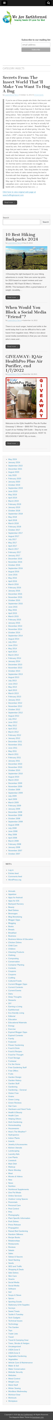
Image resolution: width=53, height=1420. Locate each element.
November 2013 (15, 668)
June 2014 (12, 645)
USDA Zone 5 (14, 1350)
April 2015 (12, 613)
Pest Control (13, 1209)
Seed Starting (14, 1260)
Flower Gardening (16, 1045)
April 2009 (12, 799)
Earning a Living (15, 1006)
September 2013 (15, 674)
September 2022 (15, 466)
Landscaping (13, 1151)
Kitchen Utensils (15, 1148)
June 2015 (12, 607)
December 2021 (15, 469)
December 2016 (15, 559)
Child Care (12, 945)
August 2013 (13, 677)
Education (12, 1019)
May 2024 (12, 459)
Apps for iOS (13, 901)
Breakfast (12, 933)
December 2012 (15, 703)
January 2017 (14, 555)
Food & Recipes (15, 1051)
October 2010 (14, 770)
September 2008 (15, 822)
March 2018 (13, 523)
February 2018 (14, 527)
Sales (10, 1253)
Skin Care (12, 1276)
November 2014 (15, 629)
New (10, 1180)
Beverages (13, 913)
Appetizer (12, 894)
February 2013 (14, 696)
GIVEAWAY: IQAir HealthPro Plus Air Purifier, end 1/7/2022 (24, 363)
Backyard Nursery (16, 904)
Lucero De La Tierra (11, 95)
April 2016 (12, 581)
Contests (12, 968)
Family (11, 1038)
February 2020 (14, 478)
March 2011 (13, 754)
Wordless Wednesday (17, 1391)
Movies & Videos (15, 1176)
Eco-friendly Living (16, 1013)
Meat (10, 1173)
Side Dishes (13, 1273)
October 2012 (14, 709)
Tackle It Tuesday (15, 1314)
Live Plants (13, 1157)
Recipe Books (14, 1237)
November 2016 (15, 562)
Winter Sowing (14, 1388)
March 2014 (13, 655)
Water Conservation (16, 1369)
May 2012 (12, 725)
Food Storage (14, 1058)
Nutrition (11, 1186)
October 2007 (14, 854)
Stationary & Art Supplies (18, 1305)
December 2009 (15, 783)
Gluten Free (13, 1093)
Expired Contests (15, 1035)
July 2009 (12, 796)
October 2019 (14, 485)
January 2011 (14, 761)
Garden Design (14, 1077)
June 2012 (12, 722)
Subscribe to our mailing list (35, 40)
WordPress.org (14, 880)
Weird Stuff (13, 1385)
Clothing (11, 955)
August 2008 (13, 825)
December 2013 (15, 664)
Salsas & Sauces (15, 1257)
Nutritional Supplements (18, 1189)
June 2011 (12, 748)
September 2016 (15, 568)
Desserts (12, 1000)
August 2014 (13, 639)
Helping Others (14, 1119)
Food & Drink (14, 1048)
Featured (12, 1042)
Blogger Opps (14, 920)
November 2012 (15, 706)
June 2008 (12, 831)
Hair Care (12, 1106)
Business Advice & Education (20, 939)
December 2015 (15, 594)
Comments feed (15, 876)
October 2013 (14, 671)
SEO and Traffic (15, 1266)
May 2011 (12, 751)
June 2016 (12, 575)
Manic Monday (14, 1170)
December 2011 (15, 741)
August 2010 (13, 777)
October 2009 (14, 789)
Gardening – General (17, 1090)
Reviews (11, 1247)
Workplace (12, 1401)
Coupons (12, 971)
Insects (11, 1141)
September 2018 (15, 514)
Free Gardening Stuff (17, 1067)
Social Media (13, 1282)
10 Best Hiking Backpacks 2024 (22, 237)
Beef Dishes (13, 910)
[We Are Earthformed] (26, 16)
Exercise (12, 1029)
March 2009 (13, 802)
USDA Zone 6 (14, 1353)
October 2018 (14, 510)
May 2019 (12, 494)
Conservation (14, 961)
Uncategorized (14, 1346)
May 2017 (12, 543)
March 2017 (13, 549)
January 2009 (14, 809)
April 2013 (12, 690)
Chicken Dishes (15, 942)
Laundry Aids (13, 1154)
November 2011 (15, 745)
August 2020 (13, 472)
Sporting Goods (15, 1302)
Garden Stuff (13, 1083)
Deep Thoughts (15, 997)
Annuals (11, 891)
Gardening (12, 1087)
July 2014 (12, 642)
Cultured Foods (15, 981)
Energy (11, 1026)
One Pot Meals (14, 1192)
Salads (11, 1250)
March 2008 (13, 841)
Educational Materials (17, 1022)
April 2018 (12, 520)
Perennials (12, 1202)
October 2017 (14, 530)
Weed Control (14, 1379)
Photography (13, 1215)
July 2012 (12, 719)
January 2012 (14, 738)
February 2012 (14, 735)
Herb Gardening (15, 1122)
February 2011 (14, 757)
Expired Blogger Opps (17, 1032)
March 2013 (13, 693)
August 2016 (13, 571)
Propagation (13, 1228)
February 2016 (14, 587)
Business (12, 936)
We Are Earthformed (25, 1415)
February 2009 (14, 805)
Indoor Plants (14, 1138)
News (10, 1183)
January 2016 (14, 591)
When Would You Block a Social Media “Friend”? (26, 312)
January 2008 (14, 847)
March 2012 (13, 732)
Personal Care (14, 1205)
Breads (11, 929)
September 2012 (15, 712)
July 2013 (12, 680)
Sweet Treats (14, 1311)
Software (12, 1289)
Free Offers (13, 1071)
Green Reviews (14, 1103)
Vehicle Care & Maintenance (20, 1362)
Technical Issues (15, 1321)
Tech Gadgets (14, 1318)
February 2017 (14, 552)
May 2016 (12, 578)
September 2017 (15, 533)
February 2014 (14, 658)
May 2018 (12, 517)
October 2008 (14, 818)
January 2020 (14, 482)
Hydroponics (13, 1135)
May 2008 (12, 834)
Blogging (12, 923)
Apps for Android (15, 897)
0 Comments (38, 95)
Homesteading (14, 1125)
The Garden (13, 1327)
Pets (10, 1212)
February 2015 (14, 620)
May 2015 (12, 610)
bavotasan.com (38, 1417)
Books (11, 926)
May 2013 (12, 687)
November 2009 (15, 786)
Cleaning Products (16, 952)
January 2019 (14, 507)
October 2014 (14, 632)
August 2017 (13, 536)
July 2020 (12, 475)
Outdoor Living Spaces (18, 1199)
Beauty (11, 907)
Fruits (10, 1074)
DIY (9, 1003)
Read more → (9, 202)
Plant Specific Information (19, 1218)
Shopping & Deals (16, 1269)
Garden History (14, 1080)
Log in (11, 870)
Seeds (11, 1263)
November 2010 (15, 767)
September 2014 (15, 636)
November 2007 (15, 850)
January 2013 (14, 700)
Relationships (14, 1241)
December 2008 (15, 812)
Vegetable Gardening (17, 1356)
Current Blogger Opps (17, 984)
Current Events (14, 990)
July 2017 (12, 539)
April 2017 (12, 546)
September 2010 (15, 773)
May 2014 (12, 648)
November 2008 (15, 815)
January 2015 (14, 623)
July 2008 (12, 828)
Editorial (11, 1016)
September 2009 (15, 793)
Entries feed (13, 873)
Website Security (15, 1372)
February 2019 (14, 504)
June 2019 (12, 491)
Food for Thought (15, 1055)
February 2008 (14, 844)
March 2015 (13, 616)
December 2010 (15, 764)
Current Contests (15, 987)
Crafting (11, 978)
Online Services (15, 1196)
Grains (11, 1096)
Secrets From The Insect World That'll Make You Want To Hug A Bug (26, 84)
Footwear (12, 1061)
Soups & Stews (14, 1295)
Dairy (10, 994)
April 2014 (12, 652)
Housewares (13, 1128)
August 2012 (13, 716)
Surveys (11, 1308)
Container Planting (16, 965)
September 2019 (15, 488)
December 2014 (15, 626)
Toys (10, 1330)
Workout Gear (14, 1395)
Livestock (12, 1160)
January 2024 (14, 462)
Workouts (12, 1398)
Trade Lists (13, 1334)
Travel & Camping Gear (18, 1340)
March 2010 (13, 780)
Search (6, 218)
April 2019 (12, 498)
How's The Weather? (17, 1132)
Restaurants (13, 1244)
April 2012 (12, 729)
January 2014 (14, 661)
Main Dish (12, 1164)
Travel (11, 1337)
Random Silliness (15, 1234)
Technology (13, 1324)
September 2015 (15, 603)
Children (11, 949)
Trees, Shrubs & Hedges (18, 1343)
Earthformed (13, 1010)
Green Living (13, 1099)
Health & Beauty (15, 1112)
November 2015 (15, 597)
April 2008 (12, 838)
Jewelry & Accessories (17, 1144)
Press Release (14, 1225)
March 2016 (13, 584)
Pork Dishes (13, 1221)
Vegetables (13, 1359)
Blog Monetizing (15, 917)
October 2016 (14, 565)
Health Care (13, 1115)
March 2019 (13, 501)
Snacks (11, 1279)
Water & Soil (13, 1366)
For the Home (14, 1064)
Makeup (11, 1167)
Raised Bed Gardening (18, 1231)
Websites (12, 1375)
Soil (9, 1292)
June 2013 (12, 684)
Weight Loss (13, 1382)
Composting (13, 958)
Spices (11, 1298)
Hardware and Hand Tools (19, 1109)
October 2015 (14, 600)
